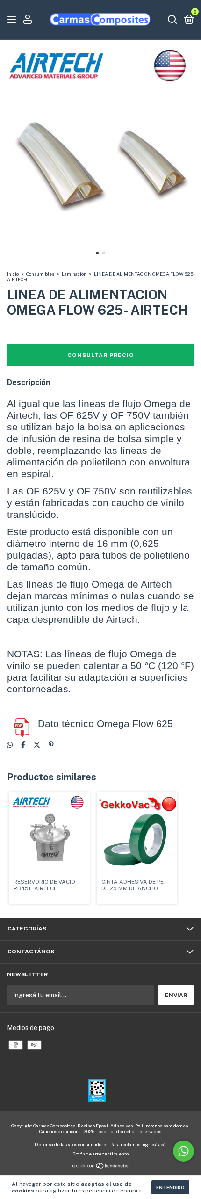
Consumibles (40, 273)
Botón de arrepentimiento (100, 1153)
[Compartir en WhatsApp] (10, 744)
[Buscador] (172, 20)
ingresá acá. (153, 1144)
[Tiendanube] (101, 1166)
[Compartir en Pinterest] (51, 744)
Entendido (170, 1187)
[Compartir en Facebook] (23, 744)
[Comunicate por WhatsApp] (183, 1151)
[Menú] (13, 20)
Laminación (74, 273)
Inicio (13, 273)
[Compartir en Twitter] (37, 744)
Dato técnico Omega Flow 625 (105, 723)
